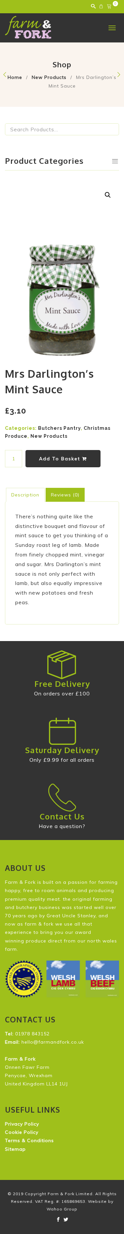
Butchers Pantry (59, 428)
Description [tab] (25, 495)
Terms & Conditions (29, 1140)
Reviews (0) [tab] (65, 495)
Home (15, 77)
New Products (49, 77)
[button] (108, 195)
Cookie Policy (21, 1132)
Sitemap (15, 1149)
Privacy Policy (22, 1124)
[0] (110, 6)
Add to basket (60, 459)
